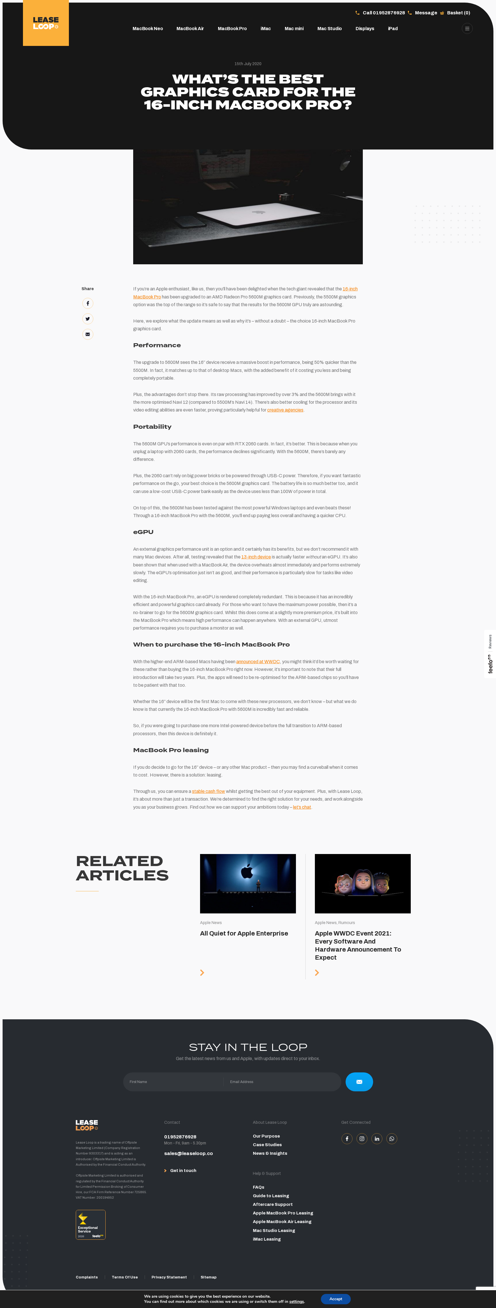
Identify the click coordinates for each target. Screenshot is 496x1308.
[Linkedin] (377, 1138)
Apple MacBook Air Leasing (282, 1221)
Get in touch (183, 1170)
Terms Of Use (125, 1277)
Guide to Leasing (271, 1195)
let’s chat (302, 807)
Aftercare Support (273, 1204)
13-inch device (256, 556)
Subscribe (359, 1081)
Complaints (87, 1277)
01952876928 (180, 1137)
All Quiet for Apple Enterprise (248, 916)
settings (296, 1301)
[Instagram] (362, 1138)
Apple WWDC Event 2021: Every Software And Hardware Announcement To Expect (363, 916)
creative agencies (285, 409)
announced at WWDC (258, 661)
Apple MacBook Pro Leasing (283, 1213)
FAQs (258, 1187)
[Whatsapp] (392, 1138)
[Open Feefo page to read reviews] (115, 1227)
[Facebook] (347, 1138)
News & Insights (270, 1153)
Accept (336, 1299)
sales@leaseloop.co (188, 1153)
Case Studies (267, 1144)
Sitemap (208, 1277)
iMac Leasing (267, 1239)
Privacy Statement (169, 1277)
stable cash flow (208, 791)
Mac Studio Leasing (274, 1230)
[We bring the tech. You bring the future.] (46, 23)
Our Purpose (266, 1136)
